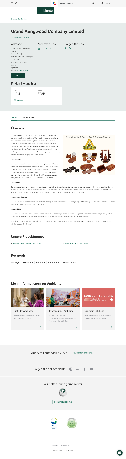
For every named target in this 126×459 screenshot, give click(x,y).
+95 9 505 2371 (22, 70)
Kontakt (17, 76)
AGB (73, 445)
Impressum (55, 445)
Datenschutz (65, 445)
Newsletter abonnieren (83, 353)
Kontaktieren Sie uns (63, 402)
